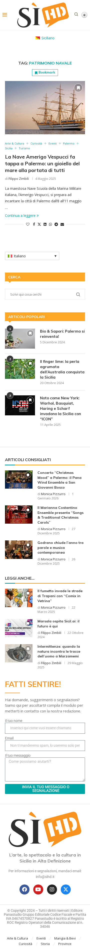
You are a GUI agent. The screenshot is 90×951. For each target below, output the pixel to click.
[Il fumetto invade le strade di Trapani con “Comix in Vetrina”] (18, 598)
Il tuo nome (13, 721)
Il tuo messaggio (17, 755)
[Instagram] (52, 889)
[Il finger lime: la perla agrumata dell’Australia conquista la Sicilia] (20, 369)
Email (9, 738)
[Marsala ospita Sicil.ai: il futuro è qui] (18, 628)
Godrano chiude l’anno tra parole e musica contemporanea (61, 547)
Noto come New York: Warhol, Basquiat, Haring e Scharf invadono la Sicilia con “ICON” (60, 408)
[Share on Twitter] (39, 224)
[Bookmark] (78, 88)
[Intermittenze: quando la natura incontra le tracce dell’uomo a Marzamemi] (18, 653)
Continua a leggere (20, 215)
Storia (45, 943)
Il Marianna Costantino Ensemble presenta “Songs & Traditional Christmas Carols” (61, 515)
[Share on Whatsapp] (50, 224)
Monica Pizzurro (53, 494)
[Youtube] (38, 889)
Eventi (41, 938)
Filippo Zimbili (18, 179)
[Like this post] (28, 224)
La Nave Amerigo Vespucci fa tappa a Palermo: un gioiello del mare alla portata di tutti (42, 163)
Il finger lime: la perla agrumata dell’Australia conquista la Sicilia (62, 369)
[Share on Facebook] (34, 224)
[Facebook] (25, 889)
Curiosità (25, 943)
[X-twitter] (66, 889)
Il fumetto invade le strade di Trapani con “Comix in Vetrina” (60, 596)
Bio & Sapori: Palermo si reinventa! (62, 334)
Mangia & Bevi (65, 938)
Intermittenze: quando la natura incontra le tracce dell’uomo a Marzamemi (59, 651)
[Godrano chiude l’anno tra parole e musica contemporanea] (18, 549)
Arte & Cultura (17, 938)
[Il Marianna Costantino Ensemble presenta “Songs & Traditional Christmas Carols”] (18, 514)
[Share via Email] (62, 224)
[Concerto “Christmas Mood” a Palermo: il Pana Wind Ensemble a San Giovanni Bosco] (18, 479)
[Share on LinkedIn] (45, 224)
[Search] (76, 15)
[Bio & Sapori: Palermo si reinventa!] (20, 339)
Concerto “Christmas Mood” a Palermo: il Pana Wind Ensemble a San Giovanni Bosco (60, 480)
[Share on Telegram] (56, 224)
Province (65, 943)
